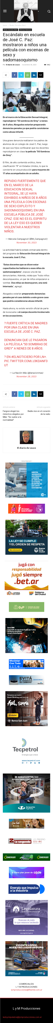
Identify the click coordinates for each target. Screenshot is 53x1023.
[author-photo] (26, 444)
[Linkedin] (34, 75)
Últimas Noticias (25, 30)
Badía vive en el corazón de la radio (39, 412)
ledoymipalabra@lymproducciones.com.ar (22, 1017)
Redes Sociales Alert (18, 25)
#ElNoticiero (22, 357)
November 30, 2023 (27, 242)
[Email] (40, 75)
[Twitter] (21, 75)
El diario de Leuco (13, 65)
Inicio (5, 25)
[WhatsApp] (27, 75)
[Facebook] (14, 75)
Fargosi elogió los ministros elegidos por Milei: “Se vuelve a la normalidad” (13, 415)
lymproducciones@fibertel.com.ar (26, 990)
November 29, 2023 (26, 376)
